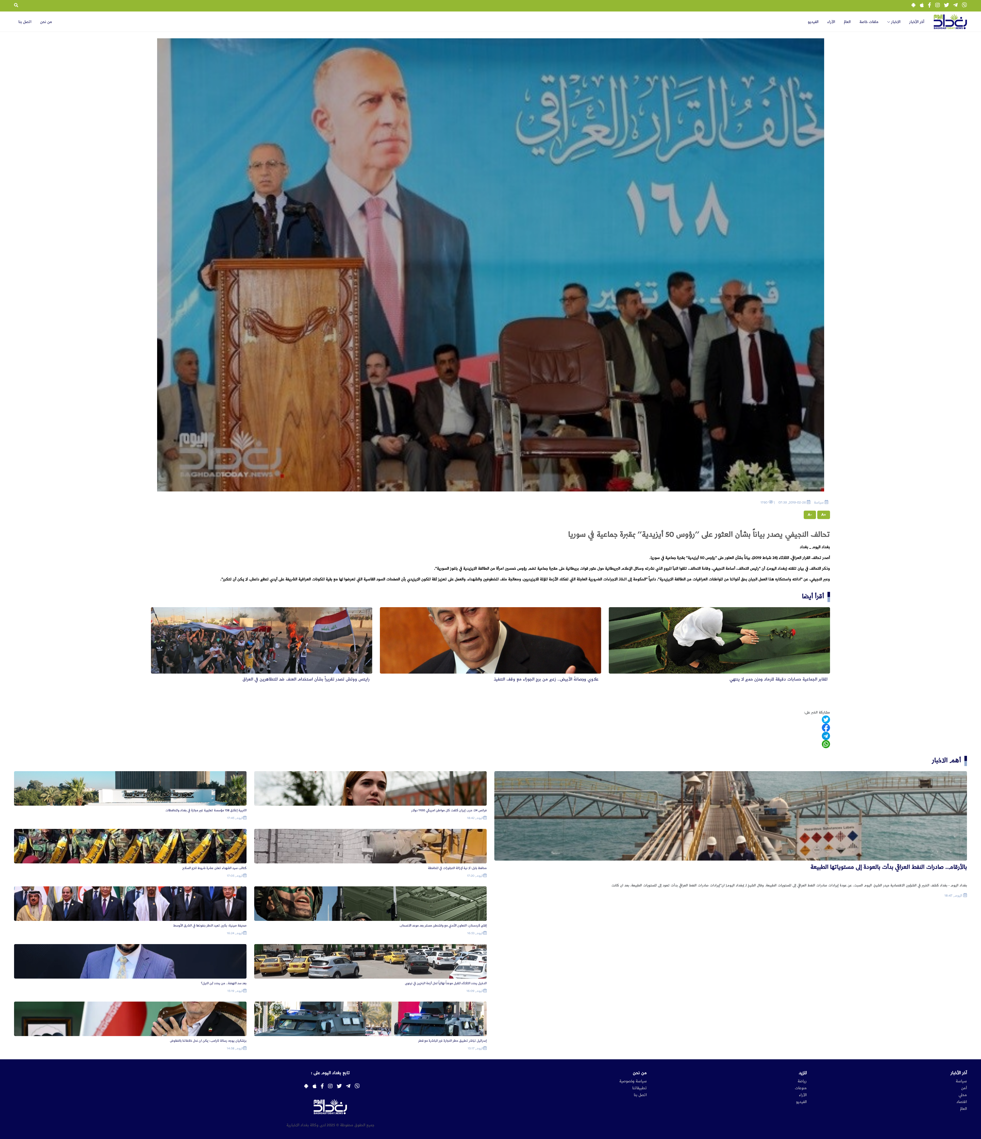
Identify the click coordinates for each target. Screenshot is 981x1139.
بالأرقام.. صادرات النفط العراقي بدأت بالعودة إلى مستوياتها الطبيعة (888, 867)
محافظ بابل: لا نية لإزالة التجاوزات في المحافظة (457, 868)
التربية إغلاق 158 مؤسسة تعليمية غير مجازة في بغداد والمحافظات (206, 810)
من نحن (46, 22)
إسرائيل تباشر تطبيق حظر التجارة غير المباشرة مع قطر (452, 1041)
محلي (963, 1095)
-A (810, 514)
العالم (847, 22)
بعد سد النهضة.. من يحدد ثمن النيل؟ (224, 983)
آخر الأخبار (916, 22)
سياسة (961, 1081)
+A (823, 514)
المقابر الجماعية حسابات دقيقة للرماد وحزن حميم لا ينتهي (778, 679)
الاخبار (895, 22)
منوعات (801, 1088)
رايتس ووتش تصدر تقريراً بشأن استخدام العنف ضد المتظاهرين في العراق (306, 679)
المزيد (803, 1072)
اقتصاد (961, 1102)
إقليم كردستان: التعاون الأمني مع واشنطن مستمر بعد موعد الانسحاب (443, 925)
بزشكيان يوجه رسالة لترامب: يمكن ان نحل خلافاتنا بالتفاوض (208, 1041)
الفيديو (813, 22)
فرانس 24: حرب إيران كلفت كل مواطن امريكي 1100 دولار (449, 810)
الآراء (831, 22)
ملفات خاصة (869, 22)
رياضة (802, 1081)
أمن (964, 1088)
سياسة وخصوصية (633, 1081)
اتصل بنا (24, 22)
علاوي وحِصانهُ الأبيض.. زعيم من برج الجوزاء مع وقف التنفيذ (546, 679)
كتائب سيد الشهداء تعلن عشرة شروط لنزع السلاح (214, 868)
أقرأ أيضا (813, 597)
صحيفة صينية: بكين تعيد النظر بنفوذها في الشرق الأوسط (210, 925)
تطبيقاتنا (639, 1088)
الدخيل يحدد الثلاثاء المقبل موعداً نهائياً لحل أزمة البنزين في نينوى (446, 983)
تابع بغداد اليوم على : (330, 1072)
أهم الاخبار (946, 761)
